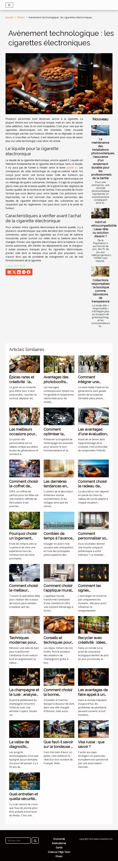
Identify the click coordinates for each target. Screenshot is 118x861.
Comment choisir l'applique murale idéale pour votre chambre (59, 592)
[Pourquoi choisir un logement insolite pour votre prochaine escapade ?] (24, 520)
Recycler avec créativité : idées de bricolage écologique (91, 644)
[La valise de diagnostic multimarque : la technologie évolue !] (24, 728)
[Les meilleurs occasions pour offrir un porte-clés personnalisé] (24, 416)
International (59, 843)
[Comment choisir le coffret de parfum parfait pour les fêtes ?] (24, 468)
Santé (59, 847)
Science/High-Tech (59, 852)
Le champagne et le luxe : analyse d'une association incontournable (24, 697)
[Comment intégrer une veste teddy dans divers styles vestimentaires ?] (93, 364)
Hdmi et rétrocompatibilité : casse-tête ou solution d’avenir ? (104, 229)
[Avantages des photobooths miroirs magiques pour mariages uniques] (59, 364)
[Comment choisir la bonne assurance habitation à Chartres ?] (59, 676)
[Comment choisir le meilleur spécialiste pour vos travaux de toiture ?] (24, 572)
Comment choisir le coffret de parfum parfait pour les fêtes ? (23, 488)
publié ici (72, 167)
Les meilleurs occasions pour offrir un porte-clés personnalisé (24, 436)
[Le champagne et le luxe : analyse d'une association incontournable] (24, 676)
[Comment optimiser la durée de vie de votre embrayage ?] (59, 416)
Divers (21, 17)
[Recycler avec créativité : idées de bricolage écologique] (93, 624)
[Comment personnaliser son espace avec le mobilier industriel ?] (93, 520)
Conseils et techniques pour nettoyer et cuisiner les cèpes (59, 644)
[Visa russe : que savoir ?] (93, 728)
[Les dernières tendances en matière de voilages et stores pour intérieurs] (59, 468)
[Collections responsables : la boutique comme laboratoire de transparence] (100, 271)
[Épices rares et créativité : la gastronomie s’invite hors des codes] (24, 364)
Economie (59, 838)
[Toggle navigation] (9, 5)
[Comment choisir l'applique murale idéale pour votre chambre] (59, 572)
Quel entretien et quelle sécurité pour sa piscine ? (23, 799)
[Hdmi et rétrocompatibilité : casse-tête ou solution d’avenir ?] (100, 213)
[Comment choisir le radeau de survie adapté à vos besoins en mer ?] (93, 468)
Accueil (9, 17)
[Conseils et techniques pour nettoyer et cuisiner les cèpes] (59, 624)
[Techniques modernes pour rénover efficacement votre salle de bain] (24, 624)
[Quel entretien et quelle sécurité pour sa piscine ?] (24, 781)
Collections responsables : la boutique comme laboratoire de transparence (100, 290)
